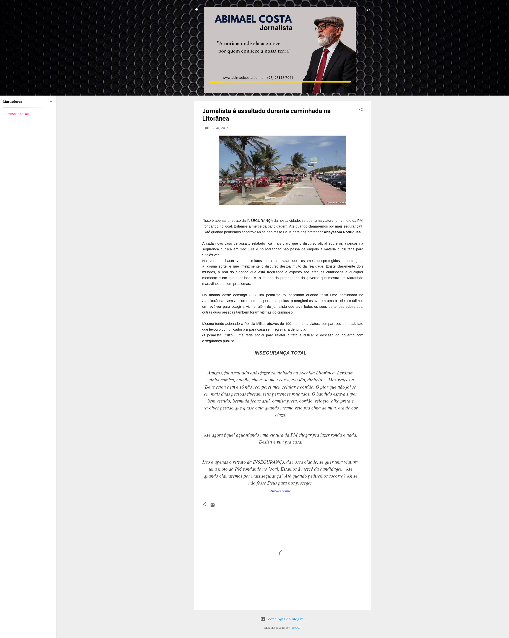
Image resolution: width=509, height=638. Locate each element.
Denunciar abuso (16, 114)
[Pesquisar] (368, 11)
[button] (360, 110)
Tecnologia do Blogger (285, 619)
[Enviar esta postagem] (212, 506)
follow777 (295, 627)
